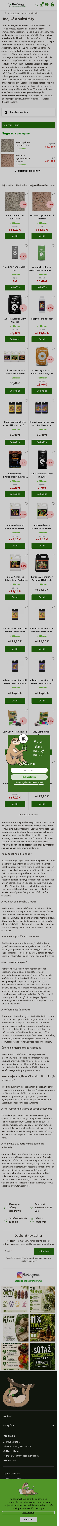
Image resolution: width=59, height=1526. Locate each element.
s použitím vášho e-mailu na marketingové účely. (29, 784)
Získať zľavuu (29, 777)
